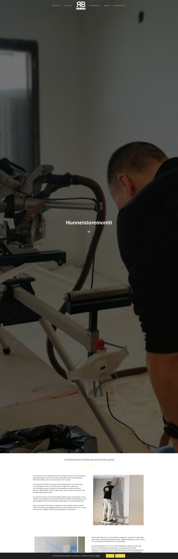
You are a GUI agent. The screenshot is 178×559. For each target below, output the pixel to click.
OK (110, 556)
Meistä (107, 5)
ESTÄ (120, 556)
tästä (97, 556)
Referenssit (95, 5)
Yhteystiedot (119, 5)
